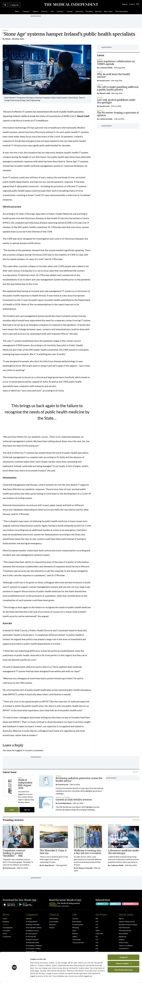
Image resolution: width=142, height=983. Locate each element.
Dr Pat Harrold (31, 936)
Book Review (76, 921)
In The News (66, 797)
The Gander (76, 939)
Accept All (123, 957)
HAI (97, 948)
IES (97, 936)
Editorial (29, 918)
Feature (52, 927)
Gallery (74, 936)
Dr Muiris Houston (32, 939)
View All (135, 772)
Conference (7, 936)
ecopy (20, 778)
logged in (19, 750)
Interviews (6, 930)
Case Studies (53, 921)
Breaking (6, 921)
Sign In (121, 918)
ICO (97, 951)
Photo (5, 933)
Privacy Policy (123, 942)
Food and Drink (77, 924)
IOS (97, 942)
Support (121, 939)
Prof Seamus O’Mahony (34, 945)
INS (97, 945)
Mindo (8, 39)
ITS (97, 924)
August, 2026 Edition (63, 906)
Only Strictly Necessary (123, 970)
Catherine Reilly (106, 68)
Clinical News (53, 918)
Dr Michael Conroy (32, 930)
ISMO (98, 930)
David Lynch (105, 80)
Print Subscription (125, 930)
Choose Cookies (122, 963)
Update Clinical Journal (127, 921)
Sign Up (27, 810)
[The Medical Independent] (71, 4)
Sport (74, 930)
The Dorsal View (78, 942)
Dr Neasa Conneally (80, 825)
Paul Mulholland (64, 803)
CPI (97, 921)
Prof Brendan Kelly (32, 942)
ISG (97, 927)
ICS (97, 939)
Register (125, 4)
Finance (75, 933)
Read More (136, 820)
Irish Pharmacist (124, 927)
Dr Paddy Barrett (32, 921)
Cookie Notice (124, 948)
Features (5, 30)
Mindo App (122, 936)
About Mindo (123, 933)
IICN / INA (99, 933)
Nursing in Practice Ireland (128, 924)
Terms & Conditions (126, 945)
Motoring (43, 825)
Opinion (90, 825)
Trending (20, 825)
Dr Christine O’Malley (33, 948)
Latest (14, 825)
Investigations (8, 927)
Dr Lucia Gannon (31, 933)
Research (52, 924)
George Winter (31, 951)
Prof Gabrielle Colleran (33, 927)
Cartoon (75, 918)
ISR (97, 918)
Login (12, 810)
